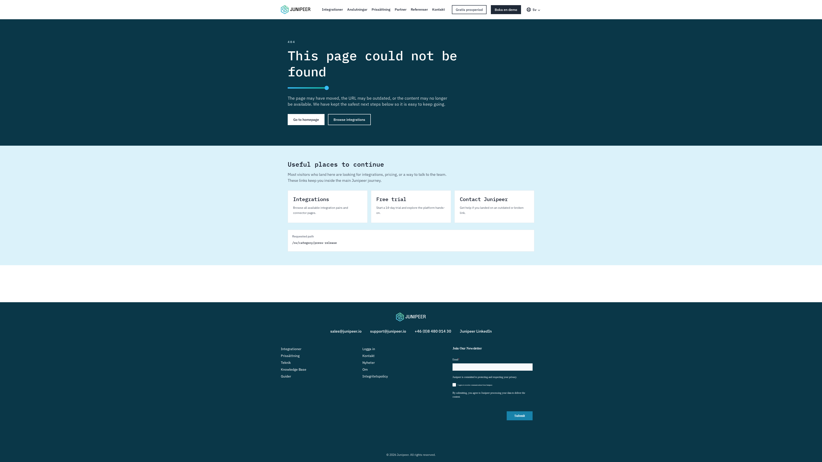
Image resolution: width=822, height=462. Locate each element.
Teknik (286, 362)
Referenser (419, 9)
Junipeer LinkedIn (476, 331)
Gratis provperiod (469, 9)
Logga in (368, 349)
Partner (401, 9)
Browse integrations (349, 119)
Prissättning (381, 9)
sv (534, 9)
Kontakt (438, 9)
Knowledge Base (293, 369)
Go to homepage (306, 119)
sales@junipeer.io (346, 331)
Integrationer (332, 9)
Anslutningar (357, 9)
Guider (286, 376)
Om (365, 369)
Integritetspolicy (375, 376)
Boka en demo (506, 9)
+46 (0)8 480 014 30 (433, 331)
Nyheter (368, 362)
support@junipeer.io (388, 331)
